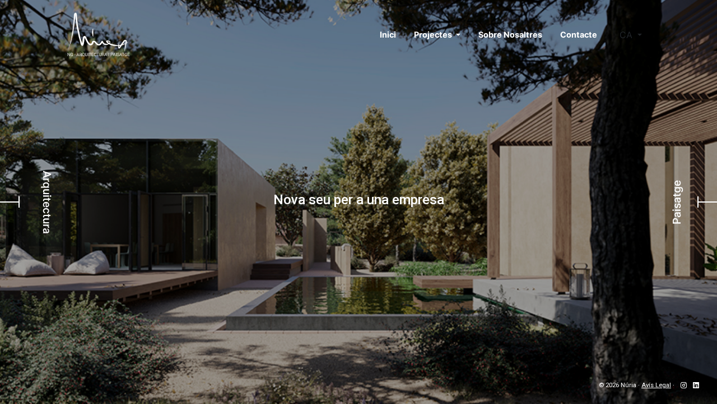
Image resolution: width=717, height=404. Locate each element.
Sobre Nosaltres (510, 34)
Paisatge (676, 202)
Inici (388, 34)
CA (627, 34)
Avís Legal (656, 385)
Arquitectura (47, 202)
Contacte (578, 34)
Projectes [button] (434, 34)
